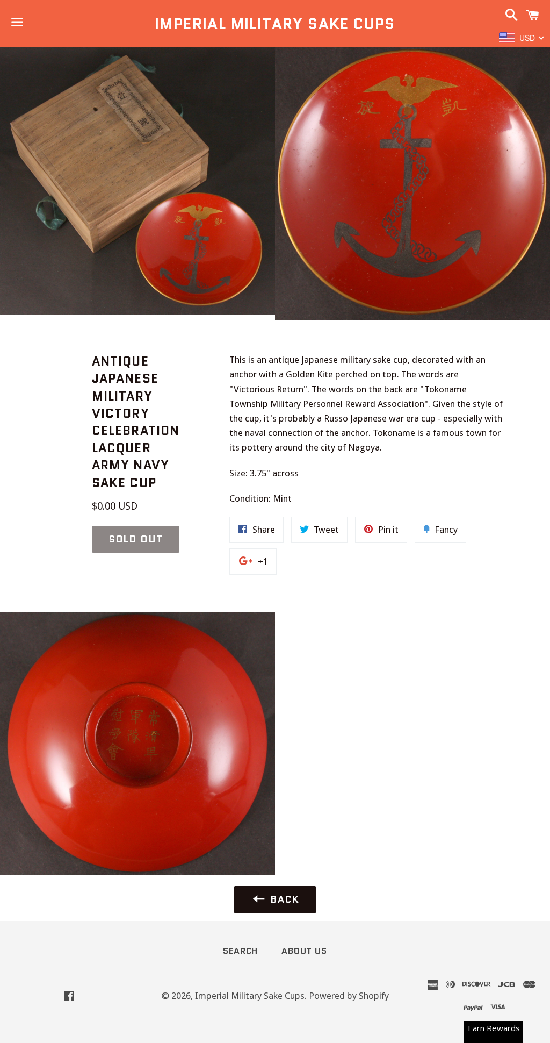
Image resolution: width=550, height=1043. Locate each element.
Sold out (135, 539)
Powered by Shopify (349, 995)
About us (304, 951)
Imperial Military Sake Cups (275, 23)
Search (240, 951)
